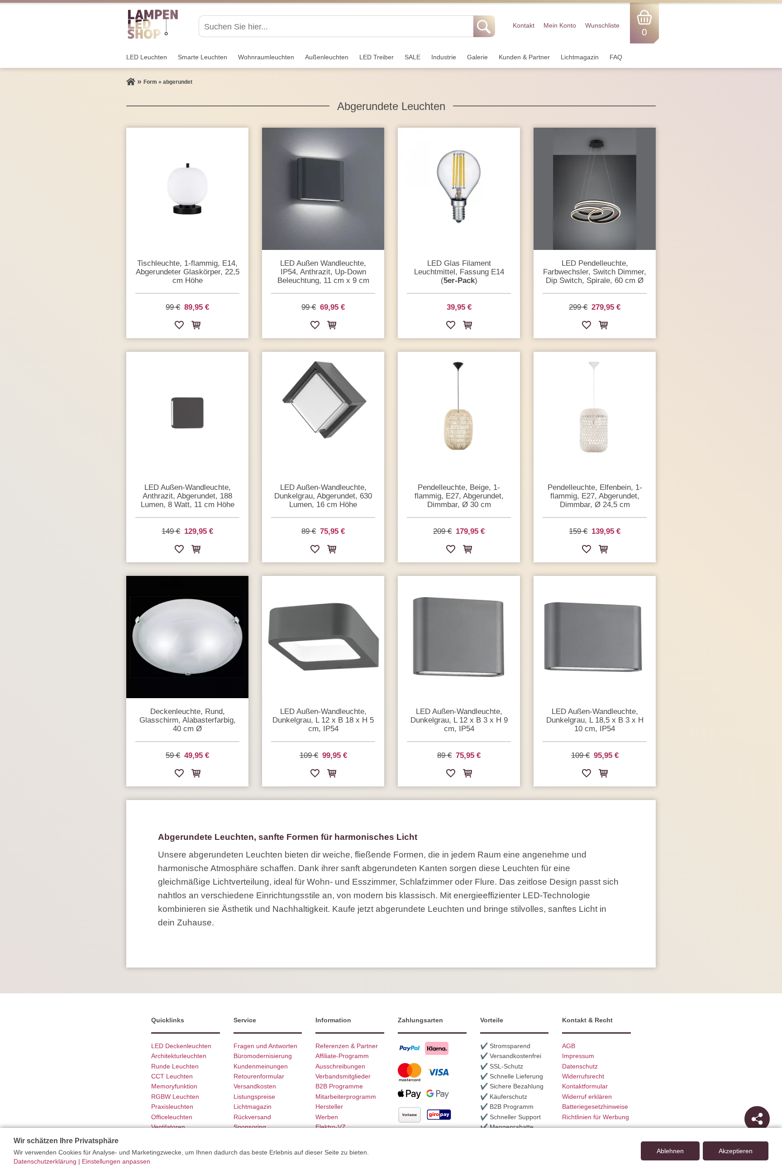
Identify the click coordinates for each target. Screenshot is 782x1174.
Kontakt (523, 25)
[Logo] (152, 37)
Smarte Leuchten (202, 57)
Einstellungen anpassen (116, 1161)
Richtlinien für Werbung (595, 1117)
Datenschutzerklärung (45, 1161)
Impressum (578, 1055)
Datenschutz (580, 1066)
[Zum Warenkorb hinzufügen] (196, 326)
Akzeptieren (736, 1151)
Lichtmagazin (580, 57)
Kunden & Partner (524, 57)
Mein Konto (560, 25)
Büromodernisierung (263, 1055)
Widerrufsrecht (583, 1076)
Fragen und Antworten (265, 1045)
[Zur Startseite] (130, 82)
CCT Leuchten (172, 1076)
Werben (326, 1117)
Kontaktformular (585, 1086)
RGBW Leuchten (175, 1096)
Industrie (443, 57)
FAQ (616, 57)
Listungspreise (254, 1096)
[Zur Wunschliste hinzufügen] (179, 326)
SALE (412, 57)
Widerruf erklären (587, 1096)
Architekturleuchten (178, 1055)
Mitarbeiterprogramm (345, 1096)
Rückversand (252, 1117)
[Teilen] (757, 1118)
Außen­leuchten (326, 57)
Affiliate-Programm (342, 1055)
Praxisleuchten (172, 1106)
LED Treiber (376, 57)
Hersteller (329, 1106)
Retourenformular (259, 1076)
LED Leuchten (146, 57)
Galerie (477, 57)
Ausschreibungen (340, 1066)
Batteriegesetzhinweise (595, 1106)
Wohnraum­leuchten (266, 57)
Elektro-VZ (330, 1127)
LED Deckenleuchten (181, 1045)
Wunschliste (602, 25)
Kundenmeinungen (261, 1066)
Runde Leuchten (175, 1066)
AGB (568, 1045)
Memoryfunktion (174, 1086)
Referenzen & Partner (346, 1045)
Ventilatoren (168, 1127)
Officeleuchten (171, 1117)
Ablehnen (670, 1151)
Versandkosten (255, 1086)
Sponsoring (250, 1127)
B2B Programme (339, 1086)
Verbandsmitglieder (343, 1076)
